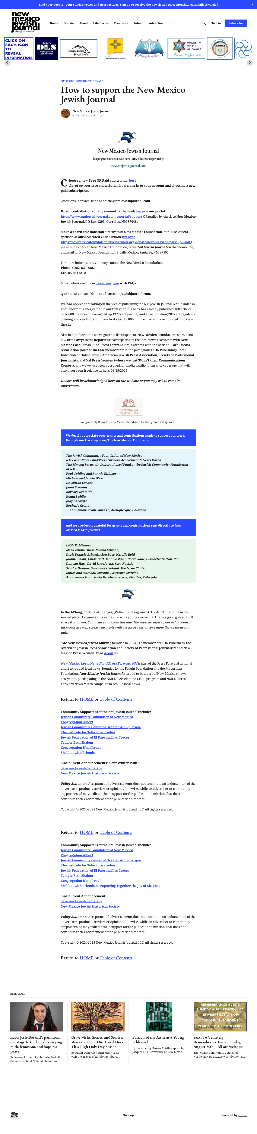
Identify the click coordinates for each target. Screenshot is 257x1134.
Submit (138, 23)
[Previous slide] (7, 63)
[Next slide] (250, 63)
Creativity (121, 23)
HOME (87, 699)
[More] (170, 23)
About (83, 23)
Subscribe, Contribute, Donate (82, 81)
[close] (252, 5)
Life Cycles (101, 23)
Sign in (216, 23)
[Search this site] (204, 23)
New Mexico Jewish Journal (91, 111)
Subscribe (236, 23)
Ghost (242, 1115)
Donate (69, 23)
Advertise (156, 23)
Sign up (128, 1115)
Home (54, 23)
